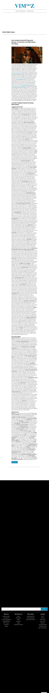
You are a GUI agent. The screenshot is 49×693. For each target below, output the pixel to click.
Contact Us (42, 622)
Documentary (6, 617)
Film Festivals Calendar (30, 619)
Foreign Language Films (6, 619)
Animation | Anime (6, 616)
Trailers (18, 619)
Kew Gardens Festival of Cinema (17, 73)
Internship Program (43, 624)
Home (17, 11)
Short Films (6, 624)
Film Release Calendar (18, 624)
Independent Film (6, 621)
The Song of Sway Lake (20, 78)
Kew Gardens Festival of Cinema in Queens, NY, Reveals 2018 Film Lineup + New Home (23, 42)
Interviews (18, 621)
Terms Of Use (42, 621)
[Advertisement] (24, 23)
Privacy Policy (42, 619)
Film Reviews (18, 617)
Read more (14, 462)
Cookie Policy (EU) (42, 626)
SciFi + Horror (6, 622)
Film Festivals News (30, 616)
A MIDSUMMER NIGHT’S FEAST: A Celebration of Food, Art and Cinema (23, 85)
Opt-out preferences (43, 627)
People (18, 622)
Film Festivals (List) (30, 617)
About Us (43, 617)
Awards (18, 616)
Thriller (6, 626)
